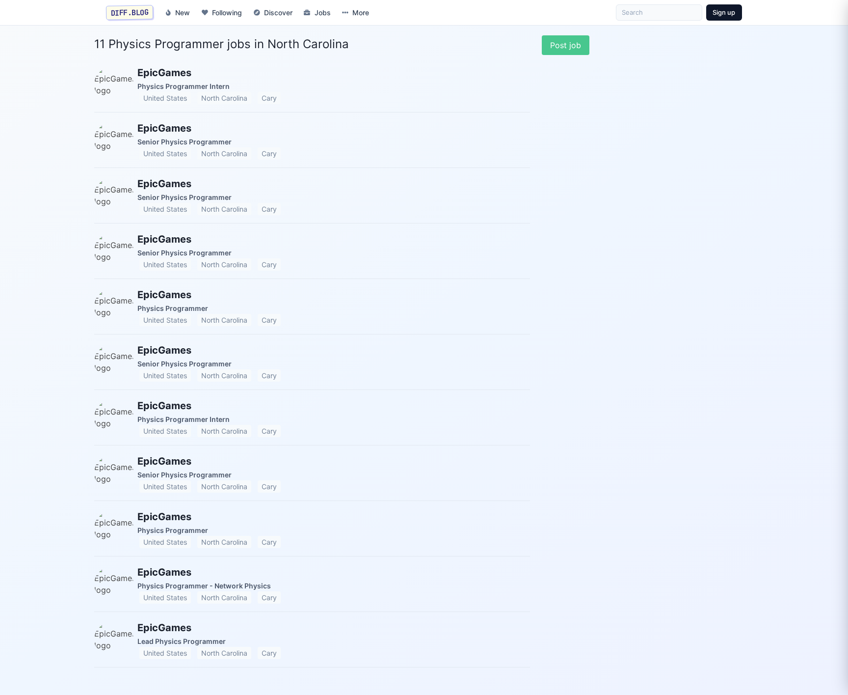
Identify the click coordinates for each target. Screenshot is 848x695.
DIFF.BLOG (130, 12)
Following (227, 12)
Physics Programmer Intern (183, 86)
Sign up (724, 12)
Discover (278, 12)
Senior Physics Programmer (184, 142)
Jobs (323, 12)
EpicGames (164, 73)
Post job (565, 45)
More (360, 12)
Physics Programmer (172, 308)
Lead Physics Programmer (181, 641)
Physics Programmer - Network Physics (204, 586)
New (182, 12)
